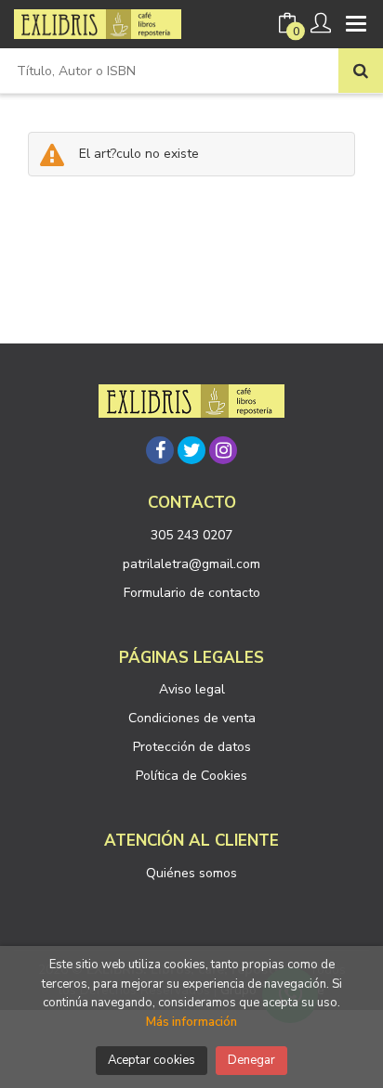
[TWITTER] (191, 450)
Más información (191, 1022)
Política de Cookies (191, 775)
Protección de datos (192, 747)
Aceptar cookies (151, 1060)
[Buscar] (360, 70)
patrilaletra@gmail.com (191, 564)
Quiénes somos (191, 873)
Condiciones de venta (192, 718)
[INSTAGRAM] (223, 450)
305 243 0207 (191, 535)
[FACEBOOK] (160, 450)
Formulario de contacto (192, 593)
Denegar (251, 1060)
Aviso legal (192, 689)
